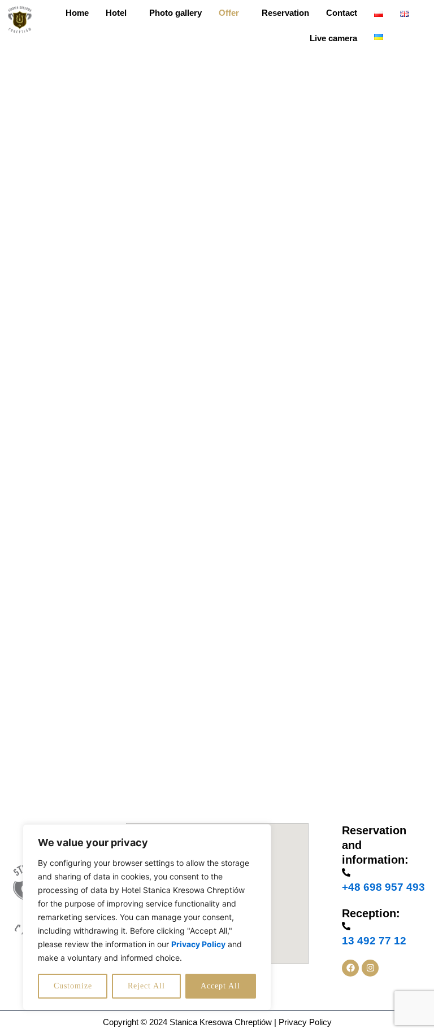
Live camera (333, 38)
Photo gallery (175, 12)
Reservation (285, 12)
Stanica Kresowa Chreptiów (221, 1022)
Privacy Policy (305, 1022)
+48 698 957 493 (383, 887)
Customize (73, 986)
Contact (341, 12)
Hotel (116, 12)
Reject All (146, 986)
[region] (147, 917)
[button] (119, 12)
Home (77, 12)
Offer (229, 12)
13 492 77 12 (374, 941)
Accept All (220, 986)
